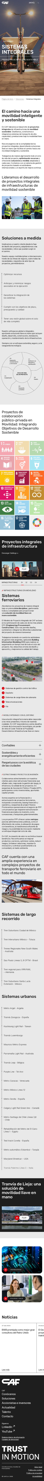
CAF (3, 1390)
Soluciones (20, 99)
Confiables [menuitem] (8, 745)
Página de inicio (7, 99)
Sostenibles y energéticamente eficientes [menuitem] (18, 754)
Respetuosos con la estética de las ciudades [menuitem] (19, 764)
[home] (5, 3)
